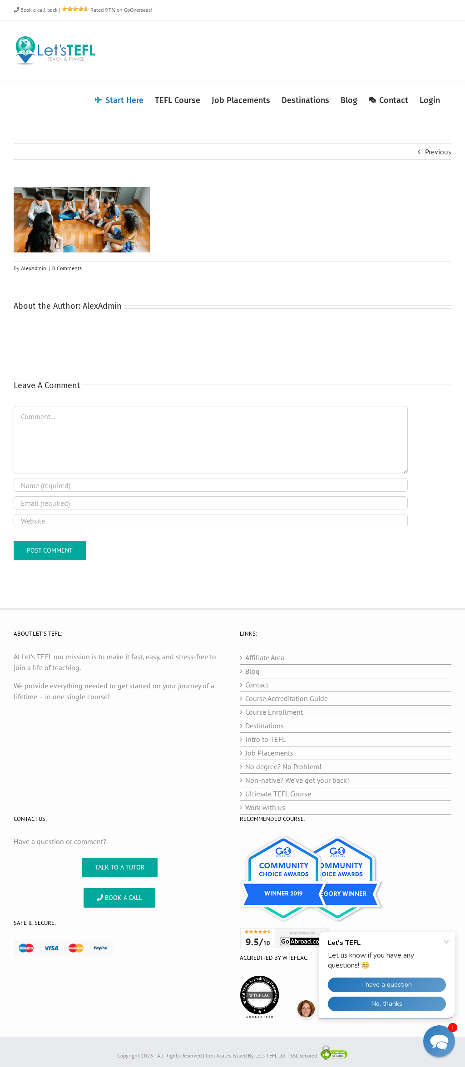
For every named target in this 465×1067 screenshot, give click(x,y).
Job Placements (269, 752)
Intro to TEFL (265, 739)
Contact (256, 684)
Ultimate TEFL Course (278, 793)
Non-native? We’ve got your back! (297, 780)
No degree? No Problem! (283, 766)
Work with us (265, 807)
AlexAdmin (33, 268)
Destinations (264, 725)
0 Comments (67, 268)
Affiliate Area (264, 657)
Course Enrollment (274, 711)
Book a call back (38, 9)
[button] (439, 1041)
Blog (252, 671)
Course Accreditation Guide (286, 698)
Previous (438, 151)
